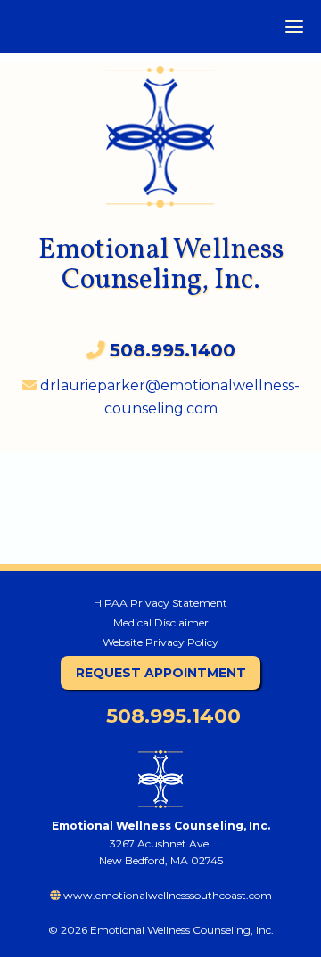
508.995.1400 (171, 716)
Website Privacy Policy (160, 642)
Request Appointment (161, 673)
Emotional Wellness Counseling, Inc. (161, 265)
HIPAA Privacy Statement (160, 602)
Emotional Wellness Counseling (161, 128)
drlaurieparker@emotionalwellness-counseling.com (168, 397)
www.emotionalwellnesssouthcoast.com (166, 895)
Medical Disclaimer (161, 622)
